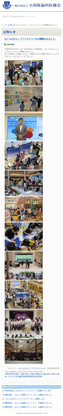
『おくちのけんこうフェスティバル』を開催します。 (25, 399)
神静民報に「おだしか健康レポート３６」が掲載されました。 (29, 407)
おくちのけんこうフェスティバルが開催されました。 (31, 39)
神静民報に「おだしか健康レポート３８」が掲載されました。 (29, 395)
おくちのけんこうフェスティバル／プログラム (24, 372)
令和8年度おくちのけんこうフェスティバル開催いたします (27, 391)
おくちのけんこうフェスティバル (32, 368)
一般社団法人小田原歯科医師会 (31, 5)
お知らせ (9, 31)
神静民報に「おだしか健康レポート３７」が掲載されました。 (29, 403)
